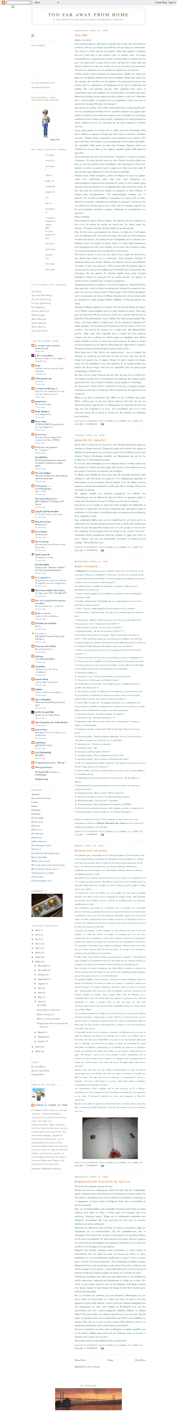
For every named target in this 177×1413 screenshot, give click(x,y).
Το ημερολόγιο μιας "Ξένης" (50, 762)
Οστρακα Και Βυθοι (45, 646)
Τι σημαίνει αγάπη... (44, 557)
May (40, 997)
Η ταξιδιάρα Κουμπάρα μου (45, 853)
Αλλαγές (39, 381)
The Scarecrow (41, 534)
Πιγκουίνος (41, 434)
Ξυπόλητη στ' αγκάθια (42, 872)
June (40, 992)
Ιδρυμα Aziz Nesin (40, 1070)
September (43, 979)
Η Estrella (36, 810)
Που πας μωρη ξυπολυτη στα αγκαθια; (50, 602)
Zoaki (34, 806)
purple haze (40, 401)
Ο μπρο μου (37, 876)
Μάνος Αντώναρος (41, 860)
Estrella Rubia (42, 564)
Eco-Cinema (41, 531)
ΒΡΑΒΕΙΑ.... (40, 755)
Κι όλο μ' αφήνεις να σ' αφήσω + (50, 358)
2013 (37, 939)
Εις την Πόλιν (38, 1066)
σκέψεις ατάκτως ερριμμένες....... (50, 692)
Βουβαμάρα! (41, 524)
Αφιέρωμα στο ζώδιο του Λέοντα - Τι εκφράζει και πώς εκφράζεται (51, 581)
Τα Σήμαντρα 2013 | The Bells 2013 (51, 593)
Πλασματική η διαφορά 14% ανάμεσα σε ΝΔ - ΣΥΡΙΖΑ (48, 438)
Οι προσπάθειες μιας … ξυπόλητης (47, 773)
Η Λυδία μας (37, 833)
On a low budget (43, 472)
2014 (37, 934)
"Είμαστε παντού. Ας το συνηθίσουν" (46, 670)
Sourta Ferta (41, 729)
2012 (37, 943)
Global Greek (41, 779)
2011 (37, 948)
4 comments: (91, 424)
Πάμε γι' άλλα (43, 613)
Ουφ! (37, 365)
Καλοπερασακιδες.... (44, 649)
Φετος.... (39, 626)
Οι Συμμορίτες (43, 577)
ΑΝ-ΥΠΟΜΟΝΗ (43, 752)
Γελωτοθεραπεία (43, 414)
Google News (37, 1074)
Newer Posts (80, 1360)
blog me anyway (43, 521)
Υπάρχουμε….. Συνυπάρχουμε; (43, 487)
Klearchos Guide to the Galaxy (50, 590)
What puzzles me (43, 378)
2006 (37, 1051)
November (43, 970)
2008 (37, 961)
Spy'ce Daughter (43, 699)
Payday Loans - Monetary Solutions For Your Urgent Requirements (50, 568)
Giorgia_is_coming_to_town (51, 1105)
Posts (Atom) (93, 1366)
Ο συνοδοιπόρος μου (41, 880)
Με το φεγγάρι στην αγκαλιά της (48, 864)
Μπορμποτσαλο (43, 767)
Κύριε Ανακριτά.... (88, 566)
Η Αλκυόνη (37, 821)
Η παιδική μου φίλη (41, 845)
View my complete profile (46, 1169)
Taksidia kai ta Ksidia (46, 623)
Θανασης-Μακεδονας (46, 498)
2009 (37, 957)
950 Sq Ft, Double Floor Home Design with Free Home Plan (51, 477)
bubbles (39, 689)
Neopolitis (40, 666)
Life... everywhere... (44, 355)
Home (110, 1360)
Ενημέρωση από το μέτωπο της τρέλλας (103, 1181)
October (42, 974)
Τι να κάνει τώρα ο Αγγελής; (49, 514)
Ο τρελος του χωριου (46, 447)
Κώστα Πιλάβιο (39, 857)
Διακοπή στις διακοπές (90, 440)
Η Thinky (35, 813)
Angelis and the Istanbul (46, 511)
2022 (37, 930)
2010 (37, 952)
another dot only (41, 348)
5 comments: (91, 834)
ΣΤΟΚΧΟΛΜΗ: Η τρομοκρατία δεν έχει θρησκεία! (49, 425)
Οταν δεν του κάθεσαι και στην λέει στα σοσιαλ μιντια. (50, 392)
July (40, 988)
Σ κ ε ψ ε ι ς (41, 633)
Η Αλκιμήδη (37, 817)
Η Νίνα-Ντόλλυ (39, 841)
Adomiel (35, 794)
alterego (39, 656)
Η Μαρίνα (36, 837)
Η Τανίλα (36, 849)
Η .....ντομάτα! (42, 450)
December (43, 965)
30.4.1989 (81, 35)
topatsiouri (40, 742)
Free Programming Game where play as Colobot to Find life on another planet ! (50, 463)
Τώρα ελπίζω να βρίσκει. (47, 616)
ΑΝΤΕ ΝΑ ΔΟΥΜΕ (44, 712)
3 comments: (91, 1165)
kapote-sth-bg (41, 679)
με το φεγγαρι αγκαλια (47, 345)
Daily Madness (42, 411)
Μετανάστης (42, 541)
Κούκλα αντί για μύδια (91, 850)
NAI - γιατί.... (41, 491)
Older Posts (140, 1360)
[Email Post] (102, 424)
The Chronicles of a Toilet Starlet (51, 722)
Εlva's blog (40, 421)
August (41, 983)
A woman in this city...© (46, 388)
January (42, 1041)
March (41, 1032)
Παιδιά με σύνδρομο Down (47, 714)
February (42, 1036)
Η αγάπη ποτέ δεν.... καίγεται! (49, 606)
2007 (37, 1046)
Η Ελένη (35, 825)
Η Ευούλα (36, 829)
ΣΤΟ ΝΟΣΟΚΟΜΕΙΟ (45, 659)
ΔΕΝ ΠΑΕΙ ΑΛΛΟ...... (45, 745)
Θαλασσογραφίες (43, 404)
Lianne (34, 802)
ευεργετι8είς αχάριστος (46, 682)
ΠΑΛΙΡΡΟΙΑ (41, 457)
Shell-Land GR (42, 554)
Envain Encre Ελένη (41, 798)
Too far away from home (88, 14)
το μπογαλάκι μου (40, 87)
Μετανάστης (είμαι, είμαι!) (44, 868)
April (40, 1001)
